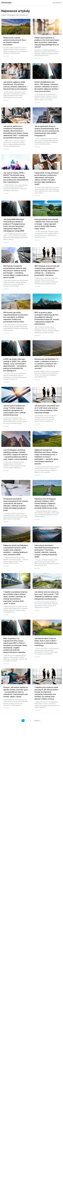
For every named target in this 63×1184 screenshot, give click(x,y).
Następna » (37, 720)
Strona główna (57, 2)
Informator (6, 2)
